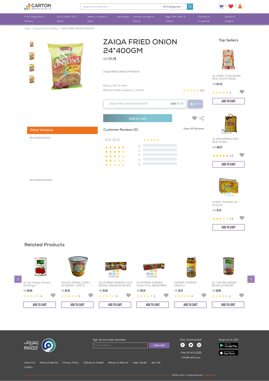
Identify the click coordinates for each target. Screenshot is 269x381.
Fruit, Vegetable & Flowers (34, 19)
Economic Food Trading (46, 29)
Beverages (123, 17)
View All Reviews (193, 129)
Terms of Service (49, 362)
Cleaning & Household (203, 19)
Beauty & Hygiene (230, 19)
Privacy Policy (71, 362)
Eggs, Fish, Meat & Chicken (175, 19)
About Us (29, 362)
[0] (221, 6)
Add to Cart (138, 118)
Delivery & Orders (94, 362)
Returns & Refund (118, 362)
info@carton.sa (191, 357)
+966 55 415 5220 (190, 352)
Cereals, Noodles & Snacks (143, 19)
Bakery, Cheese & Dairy (98, 19)
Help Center (140, 362)
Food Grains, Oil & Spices (66, 19)
